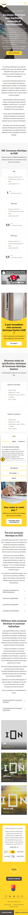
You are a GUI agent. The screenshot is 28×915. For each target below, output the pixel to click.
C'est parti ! (14, 343)
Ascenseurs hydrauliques (10, 598)
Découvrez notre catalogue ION (14, 521)
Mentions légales (7, 904)
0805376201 (20, 852)
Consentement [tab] (6, 441)
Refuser (14, 478)
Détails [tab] (14, 441)
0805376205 (20, 856)
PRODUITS (7, 11)
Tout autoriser (14, 468)
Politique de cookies (14, 906)
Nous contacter (14, 53)
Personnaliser (13, 473)
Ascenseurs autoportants (10, 604)
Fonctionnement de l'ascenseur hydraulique (12, 709)
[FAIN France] (4, 4)
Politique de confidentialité (18, 904)
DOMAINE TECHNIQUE (14, 879)
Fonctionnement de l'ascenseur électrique (12, 701)
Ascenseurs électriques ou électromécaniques (11, 591)
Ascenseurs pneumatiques (11, 611)
